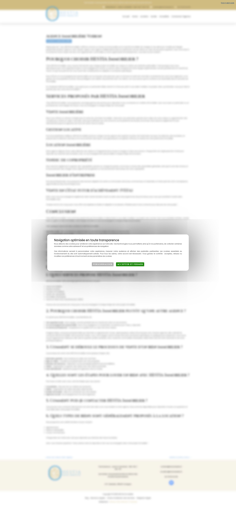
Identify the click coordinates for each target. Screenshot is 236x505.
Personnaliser (102, 264)
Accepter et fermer (130, 264)
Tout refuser (227, 3)
